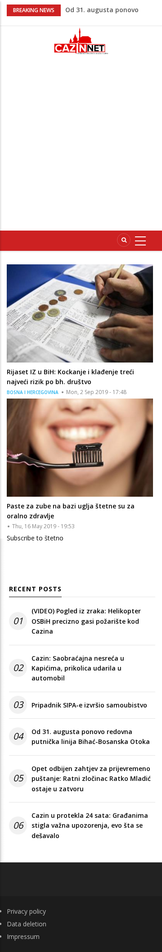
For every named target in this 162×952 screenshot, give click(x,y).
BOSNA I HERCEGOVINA (32, 392)
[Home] (81, 40)
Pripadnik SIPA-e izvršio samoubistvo (89, 705)
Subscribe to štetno (35, 538)
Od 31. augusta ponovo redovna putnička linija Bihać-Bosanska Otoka (91, 736)
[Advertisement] (81, 146)
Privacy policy (26, 911)
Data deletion (26, 924)
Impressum (23, 936)
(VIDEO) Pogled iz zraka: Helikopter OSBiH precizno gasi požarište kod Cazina (86, 621)
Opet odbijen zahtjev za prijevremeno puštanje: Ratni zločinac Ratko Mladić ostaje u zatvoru (91, 778)
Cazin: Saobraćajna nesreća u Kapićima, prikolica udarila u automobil (78, 668)
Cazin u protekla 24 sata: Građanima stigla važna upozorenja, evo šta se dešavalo (90, 825)
